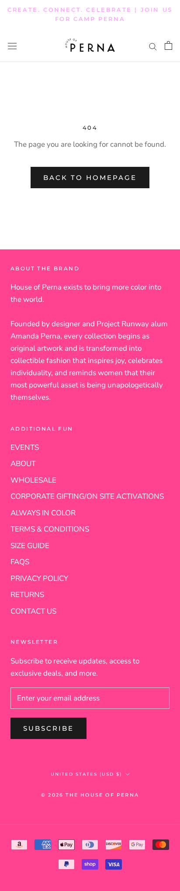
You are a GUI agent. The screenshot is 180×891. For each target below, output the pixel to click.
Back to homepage (90, 177)
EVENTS (24, 447)
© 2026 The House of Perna (90, 795)
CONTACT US (33, 611)
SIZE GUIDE (29, 546)
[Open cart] (168, 45)
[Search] (153, 45)
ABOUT (23, 464)
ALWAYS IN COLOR (43, 513)
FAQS (19, 562)
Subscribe (48, 728)
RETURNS (27, 595)
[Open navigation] (12, 45)
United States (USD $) (86, 774)
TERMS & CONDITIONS (49, 529)
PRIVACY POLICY (39, 578)
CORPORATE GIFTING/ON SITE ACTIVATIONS (87, 496)
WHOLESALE (33, 480)
